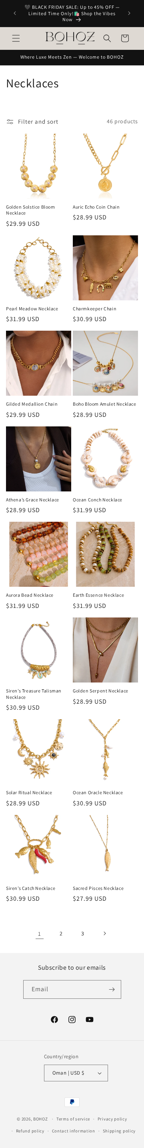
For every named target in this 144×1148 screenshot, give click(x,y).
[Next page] (104, 933)
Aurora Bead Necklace (30, 595)
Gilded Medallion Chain (32, 404)
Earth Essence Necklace (98, 595)
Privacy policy (112, 1119)
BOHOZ (40, 1119)
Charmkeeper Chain (94, 309)
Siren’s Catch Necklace (30, 888)
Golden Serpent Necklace (100, 691)
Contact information (73, 1131)
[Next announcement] (129, 13)
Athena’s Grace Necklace (32, 500)
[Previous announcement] (15, 13)
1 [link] (39, 933)
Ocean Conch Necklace (97, 500)
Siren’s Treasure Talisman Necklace (34, 694)
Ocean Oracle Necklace (98, 792)
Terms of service (73, 1119)
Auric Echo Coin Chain (96, 207)
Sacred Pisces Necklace (98, 888)
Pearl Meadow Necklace (32, 309)
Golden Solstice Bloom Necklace (30, 210)
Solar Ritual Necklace (29, 792)
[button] (16, 38)
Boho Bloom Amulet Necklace (104, 404)
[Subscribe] (112, 989)
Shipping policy (119, 1131)
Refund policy (30, 1131)
